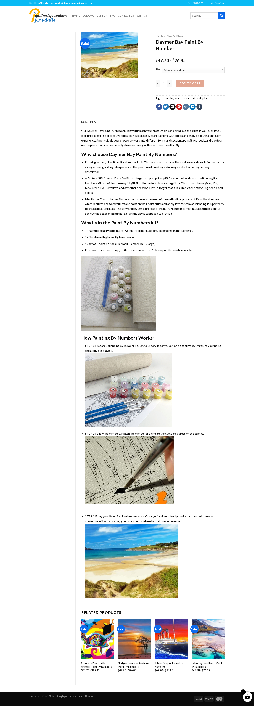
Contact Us (126, 15)
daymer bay (168, 98)
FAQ (112, 15)
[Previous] (81, 649)
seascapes (185, 98)
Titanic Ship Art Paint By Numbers (169, 665)
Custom (102, 15)
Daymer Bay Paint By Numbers (107, 130)
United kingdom (200, 98)
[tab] (89, 121)
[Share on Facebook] (159, 107)
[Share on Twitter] (166, 107)
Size (158, 69)
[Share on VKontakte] (186, 107)
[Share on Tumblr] (199, 107)
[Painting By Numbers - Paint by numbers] (48, 15)
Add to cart (189, 83)
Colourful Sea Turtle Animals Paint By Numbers (96, 665)
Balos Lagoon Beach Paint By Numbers (207, 665)
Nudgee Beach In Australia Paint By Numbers (133, 665)
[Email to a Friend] (172, 107)
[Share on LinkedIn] (192, 107)
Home (76, 15)
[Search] (221, 15)
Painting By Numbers (114, 338)
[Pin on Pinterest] (179, 107)
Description (89, 121)
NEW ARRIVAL (175, 35)
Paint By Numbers (124, 162)
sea (177, 98)
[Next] (224, 649)
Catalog (88, 15)
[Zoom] (86, 73)
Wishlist (143, 15)
